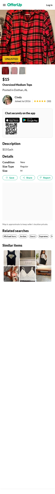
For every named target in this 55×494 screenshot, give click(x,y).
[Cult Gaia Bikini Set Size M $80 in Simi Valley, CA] (11, 274)
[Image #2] (14, 70)
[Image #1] (5, 70)
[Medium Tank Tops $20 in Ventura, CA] (11, 258)
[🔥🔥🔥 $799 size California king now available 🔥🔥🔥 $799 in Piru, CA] (27, 258)
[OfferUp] (14, 5)
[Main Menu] (4, 5)
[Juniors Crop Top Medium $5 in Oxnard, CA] (27, 274)
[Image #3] (22, 70)
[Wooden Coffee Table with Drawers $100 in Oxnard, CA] (43, 274)
